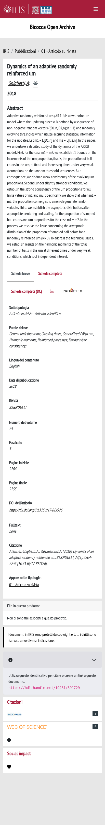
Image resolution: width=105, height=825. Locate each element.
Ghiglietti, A (18, 83)
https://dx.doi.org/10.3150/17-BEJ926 (35, 509)
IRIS (6, 51)
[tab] (52, 292)
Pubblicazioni (25, 51)
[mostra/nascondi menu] (96, 9)
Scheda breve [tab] (20, 273)
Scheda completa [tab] (50, 273)
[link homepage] (16, 9)
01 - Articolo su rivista (58, 51)
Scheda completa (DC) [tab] (26, 291)
